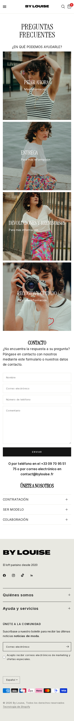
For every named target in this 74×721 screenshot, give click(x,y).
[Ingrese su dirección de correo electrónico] (67, 646)
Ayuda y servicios (21, 608)
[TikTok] (25, 575)
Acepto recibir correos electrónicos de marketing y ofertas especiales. (38, 657)
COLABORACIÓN (15, 519)
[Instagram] (16, 575)
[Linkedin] (34, 575)
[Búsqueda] (63, 6)
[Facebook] (7, 575)
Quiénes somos (18, 595)
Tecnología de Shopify (16, 706)
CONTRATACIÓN (15, 499)
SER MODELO (13, 509)
